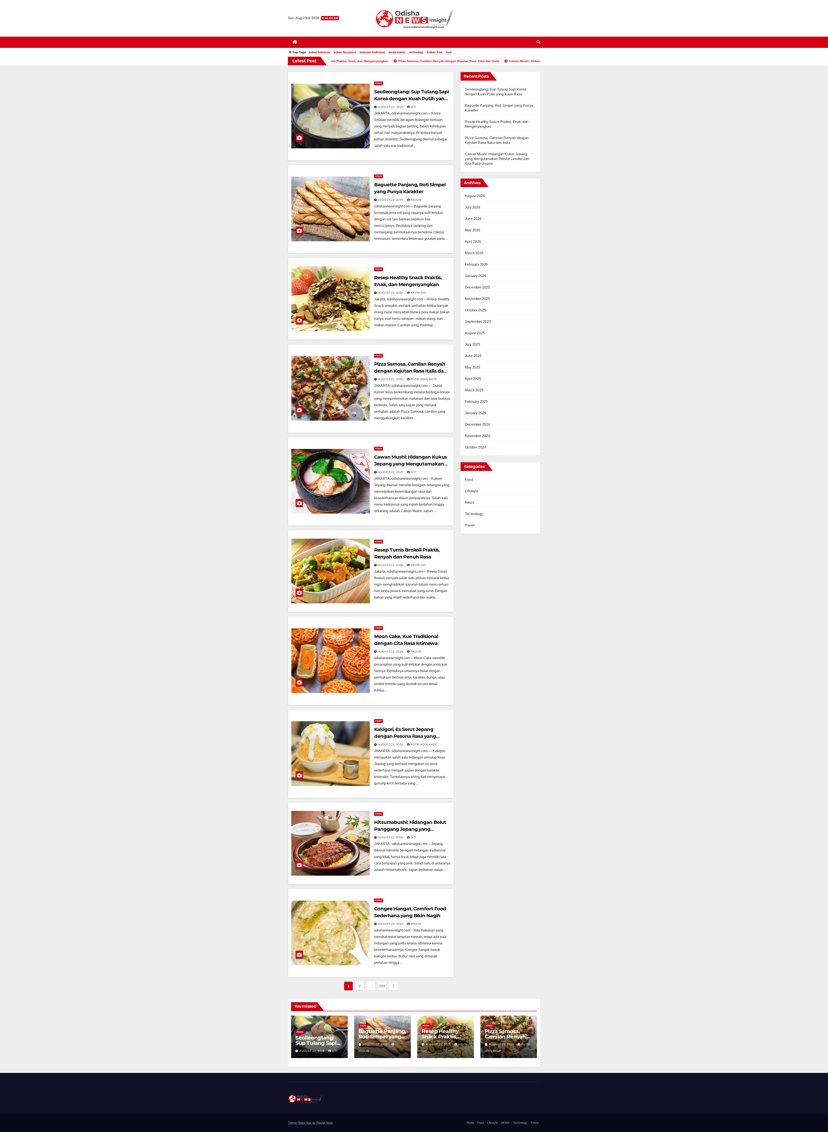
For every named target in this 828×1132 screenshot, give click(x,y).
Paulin (416, 199)
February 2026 (476, 264)
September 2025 (478, 321)
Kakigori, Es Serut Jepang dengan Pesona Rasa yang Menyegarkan (405, 736)
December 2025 (477, 287)
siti (413, 106)
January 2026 (475, 276)
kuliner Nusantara (345, 52)
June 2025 (473, 356)
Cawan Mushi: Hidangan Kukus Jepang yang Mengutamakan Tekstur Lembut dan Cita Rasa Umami (497, 158)
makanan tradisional (372, 52)
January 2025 (475, 413)
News (469, 502)
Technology (474, 514)
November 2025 (477, 299)
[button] (538, 42)
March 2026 (474, 253)
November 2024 (477, 436)
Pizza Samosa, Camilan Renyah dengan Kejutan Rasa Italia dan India (410, 371)
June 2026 (473, 219)
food (448, 52)
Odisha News (324, 1122)
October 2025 (475, 310)
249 (382, 986)
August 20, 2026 (391, 923)
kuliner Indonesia (319, 52)
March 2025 (474, 390)
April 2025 (473, 379)
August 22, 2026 (391, 199)
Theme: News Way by (302, 1122)
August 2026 (475, 196)
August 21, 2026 (391, 565)
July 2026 (472, 207)
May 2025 (472, 367)
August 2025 (475, 333)
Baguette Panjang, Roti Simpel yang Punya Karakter (382, 1036)
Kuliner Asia (434, 52)
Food (378, 83)
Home (470, 1122)
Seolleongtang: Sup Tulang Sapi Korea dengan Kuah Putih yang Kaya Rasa (411, 98)
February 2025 (476, 401)
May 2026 (472, 230)
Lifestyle (471, 491)
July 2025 (472, 344)
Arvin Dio (418, 292)
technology (416, 52)
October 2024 (475, 447)
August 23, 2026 (391, 106)
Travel (470, 525)
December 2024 (477, 424)
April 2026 (473, 241)
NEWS (505, 1122)
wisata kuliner (397, 52)
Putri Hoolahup (424, 379)
